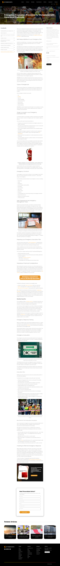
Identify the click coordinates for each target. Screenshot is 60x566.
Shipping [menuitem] (29, 556)
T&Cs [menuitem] (28, 555)
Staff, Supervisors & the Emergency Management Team (5, 41)
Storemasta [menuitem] (38, 546)
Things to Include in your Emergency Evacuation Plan (7, 35)
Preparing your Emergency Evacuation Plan (7, 43)
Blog (18, 10)
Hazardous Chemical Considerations (6, 45)
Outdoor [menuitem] (20, 549)
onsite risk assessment (32, 242)
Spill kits (19, 286)
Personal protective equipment (23, 288)
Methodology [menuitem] (38, 550)
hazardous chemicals (26, 257)
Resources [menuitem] (29, 546)
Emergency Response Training (5, 47)
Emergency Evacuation (4, 49)
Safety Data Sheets (29, 285)
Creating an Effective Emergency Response (7, 51)
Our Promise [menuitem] (38, 549)
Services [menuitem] (20, 556)
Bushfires (19, 96)
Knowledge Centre (12, 10)
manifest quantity (29, 301)
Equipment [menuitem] (20, 555)
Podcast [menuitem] (29, 550)
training (28, 325)
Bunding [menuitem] (20, 550)
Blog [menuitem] (28, 549)
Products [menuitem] (20, 546)
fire (22, 440)
